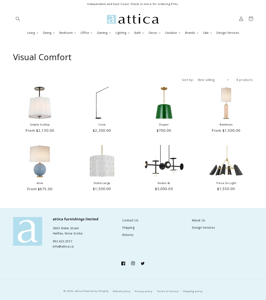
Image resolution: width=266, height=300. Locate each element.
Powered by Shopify (95, 291)
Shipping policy (193, 291)
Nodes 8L (164, 183)
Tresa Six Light (226, 183)
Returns (127, 235)
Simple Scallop (40, 124)
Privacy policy (144, 291)
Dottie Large (102, 183)
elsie (40, 183)
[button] (18, 18)
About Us (198, 220)
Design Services (203, 227)
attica (78, 291)
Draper (164, 124)
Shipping (128, 227)
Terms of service (168, 291)
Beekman (226, 124)
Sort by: (187, 80)
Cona (101, 124)
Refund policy (122, 291)
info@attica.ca (63, 246)
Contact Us (130, 220)
